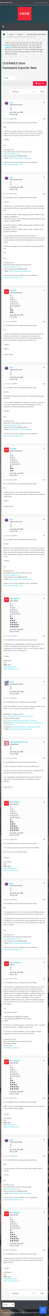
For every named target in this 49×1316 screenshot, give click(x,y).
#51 (44, 536)
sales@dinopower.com (12, 1048)
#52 (44, 636)
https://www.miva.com (11, 669)
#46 (44, 119)
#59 (44, 1156)
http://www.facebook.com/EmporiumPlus (25, 727)
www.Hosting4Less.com (12, 154)
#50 (44, 480)
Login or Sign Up (40, 3)
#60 (44, 1250)
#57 (44, 979)
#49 (44, 384)
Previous (15, 92)
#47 (44, 194)
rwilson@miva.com (10, 667)
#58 (44, 1098)
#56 (44, 900)
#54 (44, 758)
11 (33, 92)
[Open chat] (43, 1310)
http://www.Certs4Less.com (13, 164)
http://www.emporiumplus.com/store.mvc (18, 716)
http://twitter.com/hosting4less (20, 158)
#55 (44, 839)
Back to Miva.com (6, 2)
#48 (44, 321)
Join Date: (13, 112)
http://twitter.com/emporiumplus (20, 729)
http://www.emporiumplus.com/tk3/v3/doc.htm (20, 720)
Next (42, 92)
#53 (44, 698)
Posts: (12, 114)
